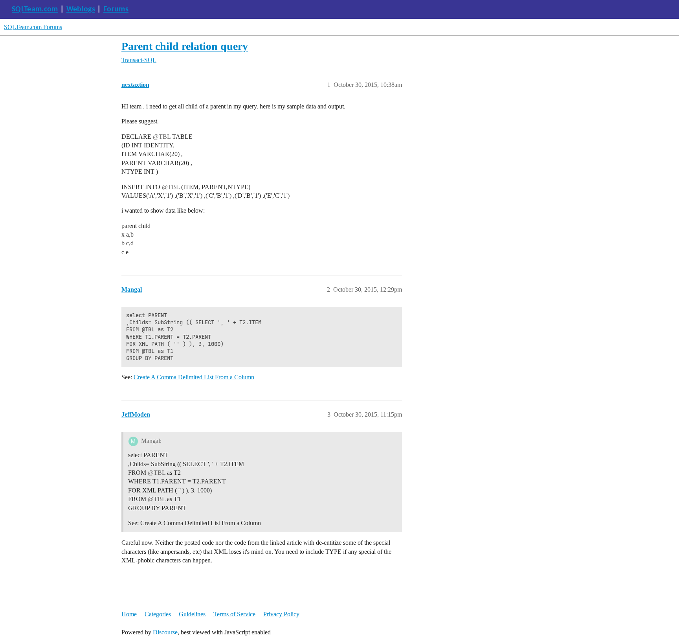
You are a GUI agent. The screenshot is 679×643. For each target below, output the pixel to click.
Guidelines (192, 614)
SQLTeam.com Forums (33, 27)
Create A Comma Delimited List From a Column (194, 377)
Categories (158, 614)
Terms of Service (234, 614)
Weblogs (80, 9)
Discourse (165, 632)
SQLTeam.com (35, 9)
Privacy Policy (281, 614)
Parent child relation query (184, 46)
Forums (115, 9)
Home (129, 614)
